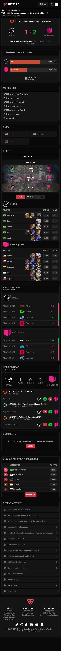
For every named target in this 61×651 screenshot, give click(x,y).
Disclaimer (9, 619)
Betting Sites (49, 611)
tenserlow (17, 489)
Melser (10, 261)
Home (4, 10)
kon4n (9, 227)
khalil (9, 238)
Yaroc (16, 480)
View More (30, 495)
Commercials (28, 611)
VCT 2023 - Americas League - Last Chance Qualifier (23, 13)
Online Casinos (49, 613)
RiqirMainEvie (19, 470)
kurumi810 (18, 475)
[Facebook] (42, 624)
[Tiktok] (26, 624)
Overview (27, 157)
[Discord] (31, 624)
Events (14, 10)
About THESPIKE (9, 617)
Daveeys (10, 267)
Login (30, 446)
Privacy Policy (9, 613)
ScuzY (16, 484)
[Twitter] (16, 624)
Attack (30, 197)
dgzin (9, 221)
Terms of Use (9, 615)
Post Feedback (28, 615)
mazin (9, 232)
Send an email (28, 613)
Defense (40, 197)
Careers (9, 611)
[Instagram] (21, 624)
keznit (9, 256)
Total (20, 197)
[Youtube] (37, 624)
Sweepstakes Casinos (49, 615)
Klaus (9, 273)
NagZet (10, 278)
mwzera (10, 215)
